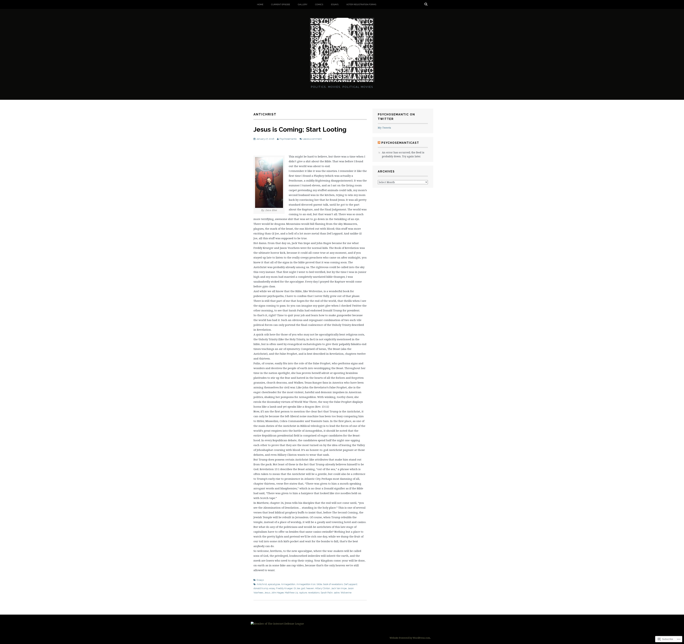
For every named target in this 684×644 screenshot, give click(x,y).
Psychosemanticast (400, 142)
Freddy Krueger (284, 588)
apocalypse (274, 584)
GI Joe (297, 588)
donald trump (260, 588)
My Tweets (384, 127)
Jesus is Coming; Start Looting (299, 129)
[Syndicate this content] (379, 142)
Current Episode (280, 4)
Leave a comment (312, 139)
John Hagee (277, 592)
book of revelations (333, 584)
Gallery (302, 4)
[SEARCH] (426, 4)
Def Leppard (350, 584)
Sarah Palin (327, 592)
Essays (334, 4)
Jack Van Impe (339, 588)
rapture (303, 592)
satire (337, 592)
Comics (319, 4)
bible (319, 584)
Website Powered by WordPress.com (410, 637)
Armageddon (288, 584)
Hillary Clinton (322, 588)
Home (260, 4)
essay (272, 588)
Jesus (267, 592)
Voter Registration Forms (361, 4)
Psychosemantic (288, 139)
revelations (314, 592)
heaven (310, 588)
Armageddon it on (306, 584)
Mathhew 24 (291, 592)
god (303, 588)
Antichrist (262, 584)
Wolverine (346, 592)
